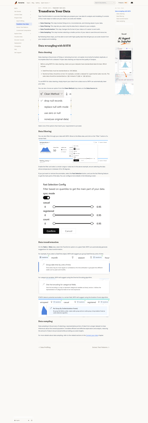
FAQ (15, 49)
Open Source (44, 3)
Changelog (17, 46)
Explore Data (18, 33)
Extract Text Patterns (22, 27)
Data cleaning (120, 13)
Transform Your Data (22, 24)
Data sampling (120, 21)
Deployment (17, 43)
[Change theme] (28, 420)
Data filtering (120, 16)
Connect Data (18, 14)
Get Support (17, 52)
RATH (15, 8)
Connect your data (92, 335)
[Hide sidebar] (31, 420)
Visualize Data (18, 37)
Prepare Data (18, 18)
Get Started (17, 11)
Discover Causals (19, 40)
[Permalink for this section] (72, 45)
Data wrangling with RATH (123, 11)
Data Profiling (20, 21)
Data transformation (122, 18)
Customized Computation (23, 30)
